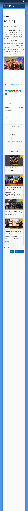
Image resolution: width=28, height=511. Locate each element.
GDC (6, 12)
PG (16, 251)
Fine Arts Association (12, 84)
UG (12, 251)
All (21, 251)
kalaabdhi (20, 84)
